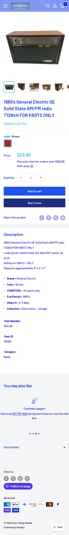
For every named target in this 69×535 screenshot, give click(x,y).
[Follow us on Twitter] (13, 478)
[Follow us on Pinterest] (27, 478)
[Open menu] (5, 6)
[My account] (55, 6)
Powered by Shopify (14, 527)
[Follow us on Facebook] (6, 478)
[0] (62, 6)
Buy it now (34, 203)
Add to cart (34, 191)
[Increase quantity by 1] (41, 177)
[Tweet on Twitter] (55, 217)
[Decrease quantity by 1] (21, 177)
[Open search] (48, 6)
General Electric (15, 123)
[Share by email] (62, 217)
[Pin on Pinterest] (48, 217)
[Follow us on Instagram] (20, 478)
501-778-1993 (20, 413)
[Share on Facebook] (41, 217)
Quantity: (9, 177)
